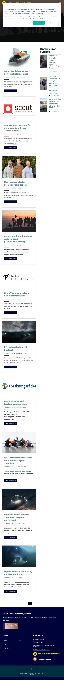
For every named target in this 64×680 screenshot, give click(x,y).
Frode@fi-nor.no (38, 639)
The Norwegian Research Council (16, 471)
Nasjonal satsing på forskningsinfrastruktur (16, 402)
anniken (11, 77)
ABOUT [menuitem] (6, 645)
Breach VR (56, 68)
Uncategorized (55, 95)
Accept (39, 23)
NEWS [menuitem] (5, 641)
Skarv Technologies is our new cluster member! (17, 294)
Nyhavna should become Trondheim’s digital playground (16, 517)
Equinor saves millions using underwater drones (18, 573)
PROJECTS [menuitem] (7, 649)
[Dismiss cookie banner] (58, 6)
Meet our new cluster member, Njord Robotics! (16, 183)
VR (51, 68)
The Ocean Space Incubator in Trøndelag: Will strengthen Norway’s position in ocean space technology (54, 80)
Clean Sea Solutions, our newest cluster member (16, 72)
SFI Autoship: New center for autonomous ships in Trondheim (18, 460)
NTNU (14, 143)
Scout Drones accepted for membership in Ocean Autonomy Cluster (17, 128)
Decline (52, 23)
